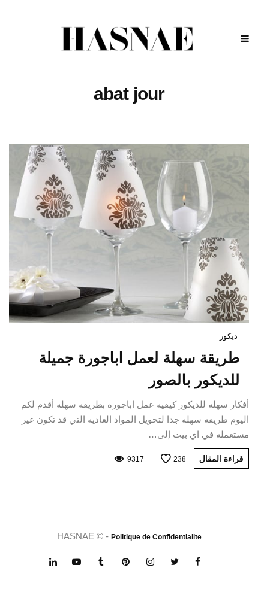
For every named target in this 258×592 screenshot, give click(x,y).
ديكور (229, 336)
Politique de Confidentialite (156, 537)
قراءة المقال (221, 458)
